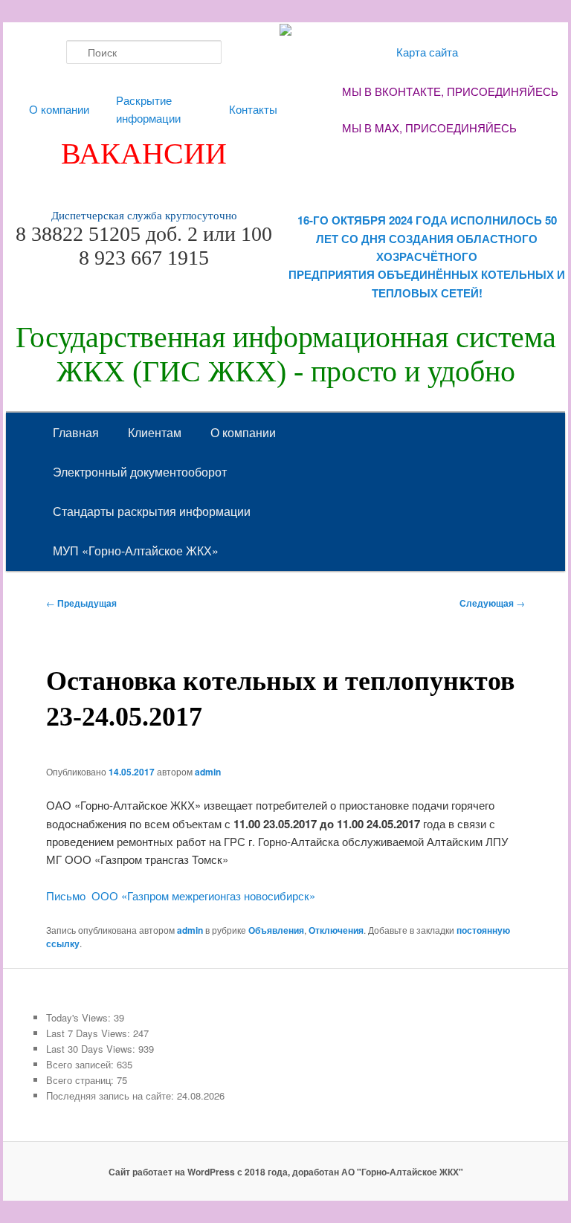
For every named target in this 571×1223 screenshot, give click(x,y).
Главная (76, 432)
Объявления (276, 930)
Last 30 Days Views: (92, 1049)
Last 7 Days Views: (89, 1033)
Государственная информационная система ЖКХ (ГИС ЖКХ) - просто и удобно (286, 354)
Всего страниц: (81, 1080)
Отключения (336, 930)
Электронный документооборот (140, 471)
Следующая (492, 603)
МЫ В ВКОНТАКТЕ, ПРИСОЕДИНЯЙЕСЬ (450, 91)
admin (208, 771)
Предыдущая (81, 603)
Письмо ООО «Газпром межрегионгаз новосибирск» (180, 895)
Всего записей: (81, 1064)
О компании (59, 109)
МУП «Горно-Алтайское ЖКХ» (136, 550)
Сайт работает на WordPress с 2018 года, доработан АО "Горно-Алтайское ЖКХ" (286, 1171)
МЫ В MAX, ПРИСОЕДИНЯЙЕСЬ (429, 127)
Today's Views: (80, 1017)
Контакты (253, 109)
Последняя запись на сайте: (111, 1095)
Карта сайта (427, 51)
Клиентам (154, 432)
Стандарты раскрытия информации (152, 511)
